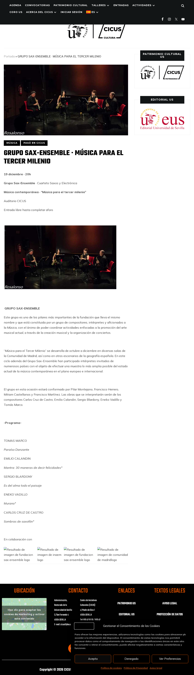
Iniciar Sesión (71, 12)
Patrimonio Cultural (71, 5)
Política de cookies (111, 667)
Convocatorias (37, 5)
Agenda (15, 5)
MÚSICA (11, 142)
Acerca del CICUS (39, 12)
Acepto (93, 659)
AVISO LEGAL (169, 603)
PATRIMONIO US (126, 603)
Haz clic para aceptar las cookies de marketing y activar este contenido (24, 614)
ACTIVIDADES (141, 5)
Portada (9, 56)
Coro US (15, 12)
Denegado (131, 659)
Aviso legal (156, 667)
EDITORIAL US (127, 614)
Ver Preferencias (170, 659)
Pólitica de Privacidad (136, 667)
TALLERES (99, 5)
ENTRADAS (121, 5)
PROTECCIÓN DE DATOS (170, 614)
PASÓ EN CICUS (34, 142)
